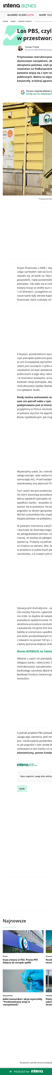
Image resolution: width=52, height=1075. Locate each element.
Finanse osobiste (25, 21)
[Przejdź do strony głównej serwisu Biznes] (28, 5)
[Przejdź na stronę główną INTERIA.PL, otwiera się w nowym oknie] (11, 5)
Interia (5, 21)
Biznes (13, 21)
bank (22, 788)
